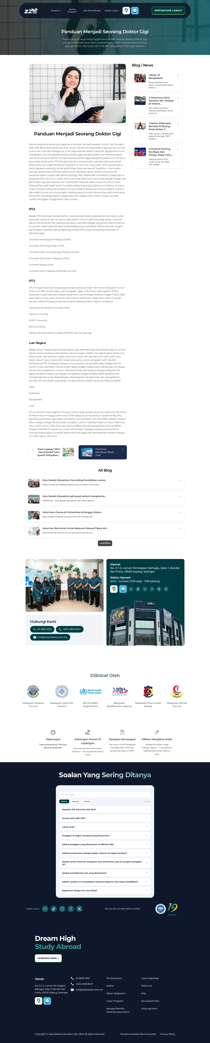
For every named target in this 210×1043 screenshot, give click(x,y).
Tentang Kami (114, 978)
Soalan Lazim (112, 10)
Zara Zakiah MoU (150, 1001)
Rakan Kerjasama (115, 993)
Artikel (110, 985)
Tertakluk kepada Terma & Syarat (138, 1034)
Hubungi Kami (149, 1008)
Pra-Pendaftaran (92, 10)
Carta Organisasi (150, 978)
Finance (87, 801)
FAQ (143, 993)
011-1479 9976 (100, 419)
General (75, 801)
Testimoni (146, 985)
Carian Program (72, 10)
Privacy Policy (167, 1034)
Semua (64, 801)
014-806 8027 (83, 419)
